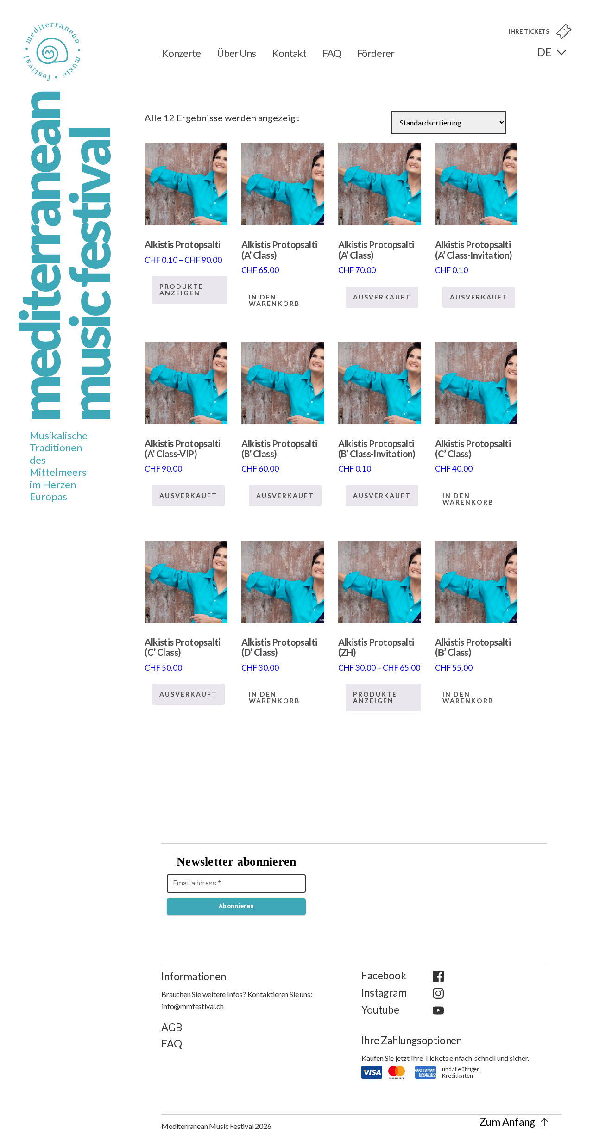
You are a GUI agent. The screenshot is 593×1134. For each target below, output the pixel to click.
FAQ (331, 53)
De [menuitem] (544, 51)
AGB (171, 1027)
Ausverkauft (382, 297)
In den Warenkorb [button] (274, 300)
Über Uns (236, 53)
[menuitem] (551, 52)
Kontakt (289, 53)
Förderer (375, 53)
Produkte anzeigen (181, 289)
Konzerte (181, 53)
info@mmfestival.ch (192, 1006)
